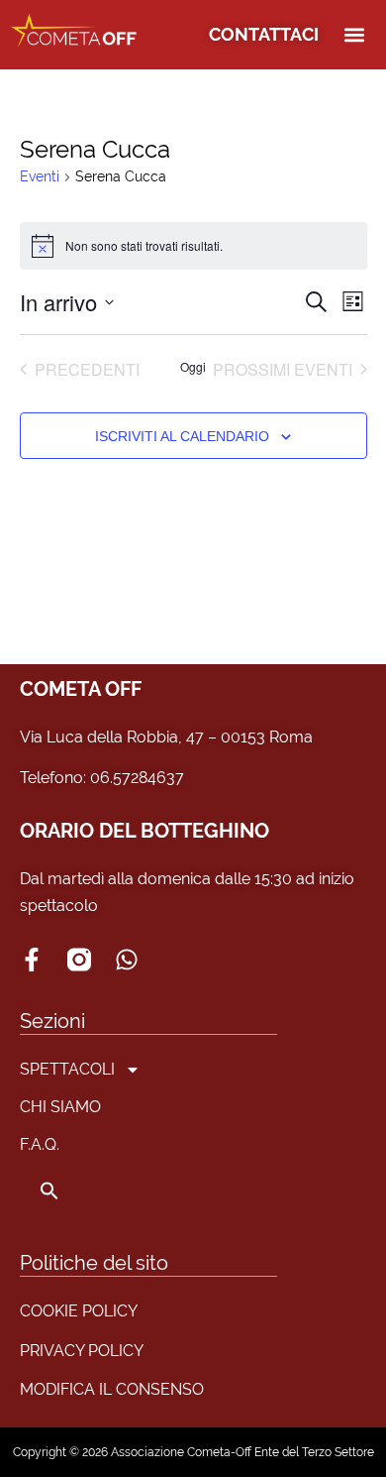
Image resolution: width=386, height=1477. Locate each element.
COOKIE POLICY (79, 1311)
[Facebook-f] (32, 959)
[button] (354, 35)
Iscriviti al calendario (182, 436)
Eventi (39, 176)
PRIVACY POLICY (82, 1350)
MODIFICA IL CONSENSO (112, 1389)
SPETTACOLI (67, 1069)
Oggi (193, 367)
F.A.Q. (39, 1144)
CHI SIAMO (60, 1106)
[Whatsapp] (127, 959)
